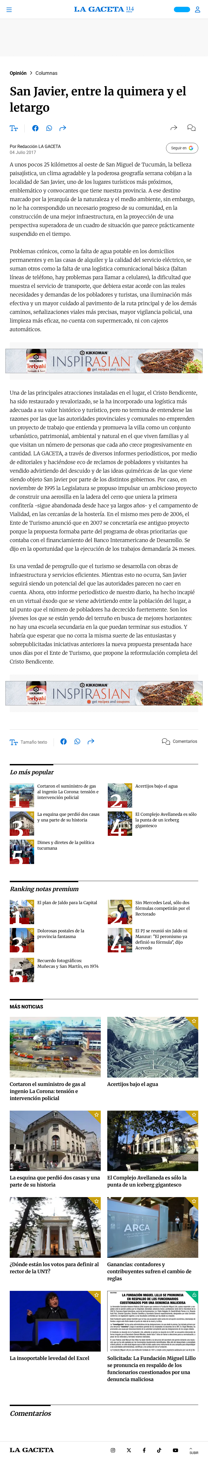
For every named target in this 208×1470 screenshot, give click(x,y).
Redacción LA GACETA (39, 146)
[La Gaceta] (104, 9)
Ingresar (198, 9)
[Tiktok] (159, 1451)
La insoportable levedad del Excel (49, 1358)
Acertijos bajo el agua (156, 786)
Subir (194, 1453)
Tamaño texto (34, 742)
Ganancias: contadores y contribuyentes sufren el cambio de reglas (149, 1271)
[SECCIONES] (16, 9)
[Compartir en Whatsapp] (49, 129)
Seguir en (179, 148)
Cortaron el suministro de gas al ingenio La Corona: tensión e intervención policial (68, 792)
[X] (128, 1451)
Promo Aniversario (182, 9)
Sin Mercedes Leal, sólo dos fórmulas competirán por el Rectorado (162, 908)
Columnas (46, 73)
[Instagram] (113, 1451)
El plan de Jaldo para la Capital (67, 902)
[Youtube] (175, 1451)
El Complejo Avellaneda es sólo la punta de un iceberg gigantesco (166, 820)
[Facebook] (144, 1451)
